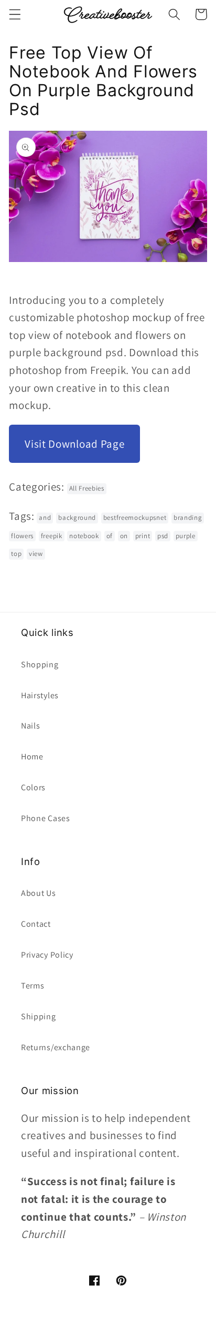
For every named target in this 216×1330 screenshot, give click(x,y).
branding (188, 517)
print (142, 535)
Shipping (38, 1016)
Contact (36, 923)
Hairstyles (40, 695)
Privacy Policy (47, 954)
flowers (22, 535)
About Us (38, 893)
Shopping (40, 664)
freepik (51, 535)
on (124, 535)
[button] (15, 14)
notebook (84, 535)
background (77, 517)
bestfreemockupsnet (134, 517)
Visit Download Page (74, 444)
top (16, 553)
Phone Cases (45, 818)
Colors (33, 787)
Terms (32, 985)
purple (186, 535)
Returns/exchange (55, 1047)
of (109, 535)
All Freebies (86, 488)
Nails (30, 725)
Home (32, 756)
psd (162, 535)
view (36, 553)
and (45, 517)
